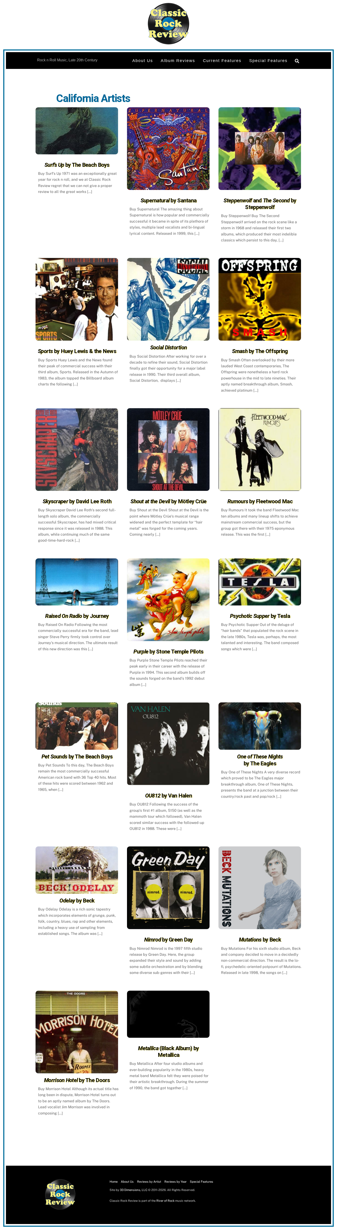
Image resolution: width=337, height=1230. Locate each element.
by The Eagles (260, 759)
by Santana (168, 200)
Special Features (268, 60)
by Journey (77, 616)
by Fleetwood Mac (260, 501)
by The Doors (77, 1080)
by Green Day (168, 939)
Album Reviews (178, 60)
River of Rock (165, 1200)
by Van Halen (168, 795)
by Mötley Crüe (168, 501)
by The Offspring (260, 351)
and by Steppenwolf (260, 203)
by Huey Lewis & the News (77, 351)
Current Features (222, 60)
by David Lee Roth (77, 501)
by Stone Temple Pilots (168, 651)
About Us (142, 60)
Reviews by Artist (149, 1181)
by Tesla (260, 616)
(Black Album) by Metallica (168, 1051)
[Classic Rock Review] (60, 1208)
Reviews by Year (175, 1181)
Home (114, 1181)
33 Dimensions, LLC (133, 1190)
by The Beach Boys (77, 165)
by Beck (76, 900)
